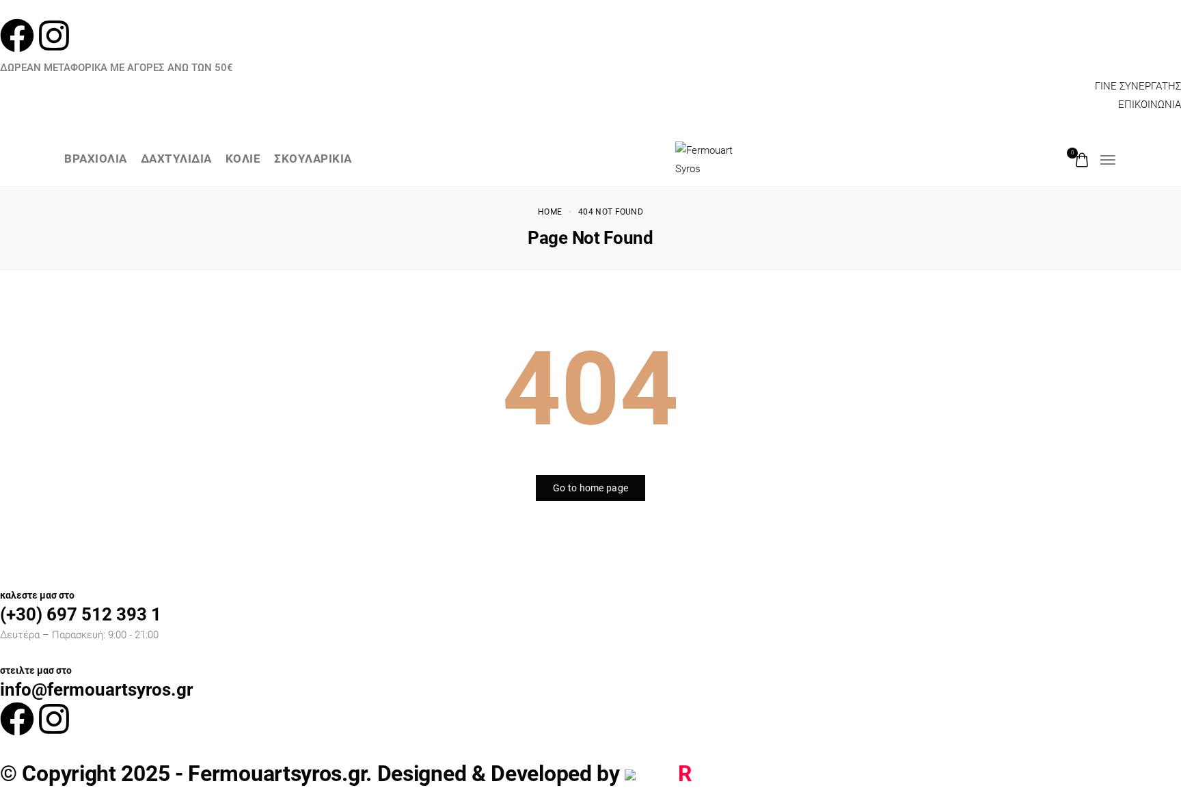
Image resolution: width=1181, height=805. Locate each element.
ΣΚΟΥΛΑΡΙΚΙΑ (313, 159)
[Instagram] (54, 35)
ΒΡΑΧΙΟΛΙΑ (95, 159)
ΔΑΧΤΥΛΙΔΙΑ (176, 159)
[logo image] (712, 158)
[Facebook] (17, 35)
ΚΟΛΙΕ (243, 159)
